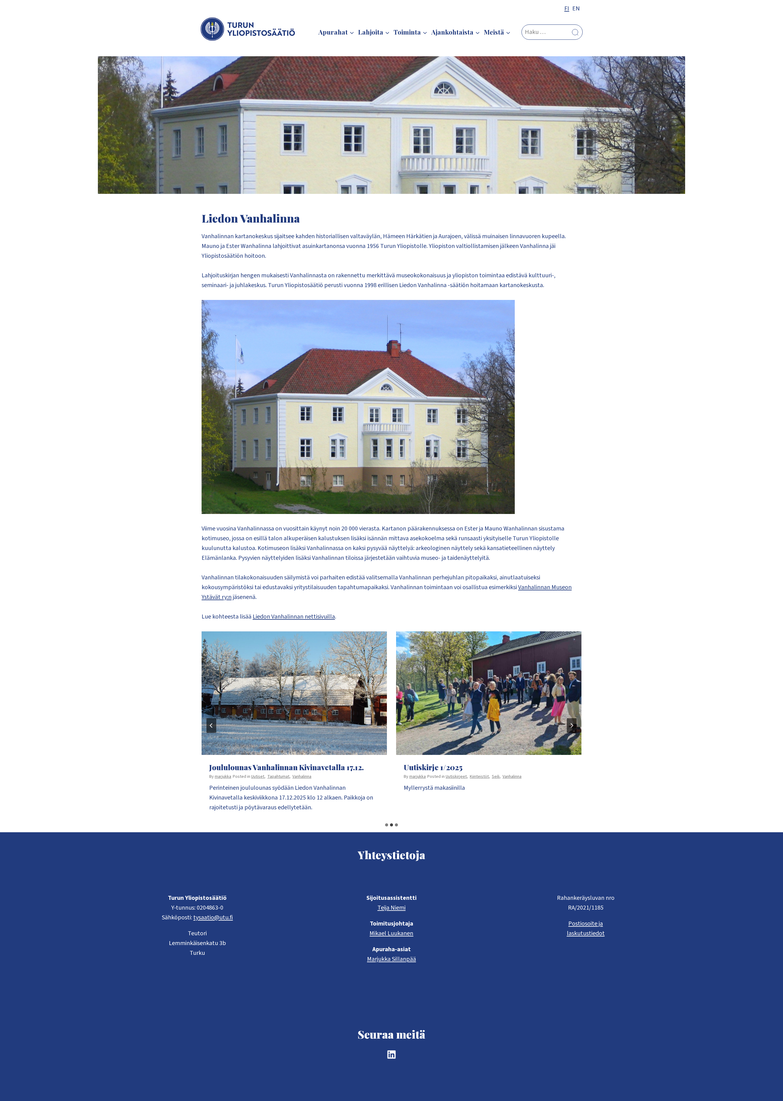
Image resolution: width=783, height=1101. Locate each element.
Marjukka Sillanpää (391, 959)
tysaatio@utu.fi (213, 917)
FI (566, 8)
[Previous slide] (211, 725)
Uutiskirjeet (456, 777)
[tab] (386, 824)
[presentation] (294, 693)
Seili (495, 777)
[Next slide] (572, 725)
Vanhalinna (301, 777)
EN (576, 8)
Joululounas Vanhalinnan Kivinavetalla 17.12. (286, 767)
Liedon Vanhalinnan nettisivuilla (294, 616)
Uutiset (257, 777)
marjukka (223, 777)
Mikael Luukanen (391, 933)
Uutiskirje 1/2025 (433, 767)
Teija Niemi (391, 907)
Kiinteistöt (479, 777)
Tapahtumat (278, 777)
